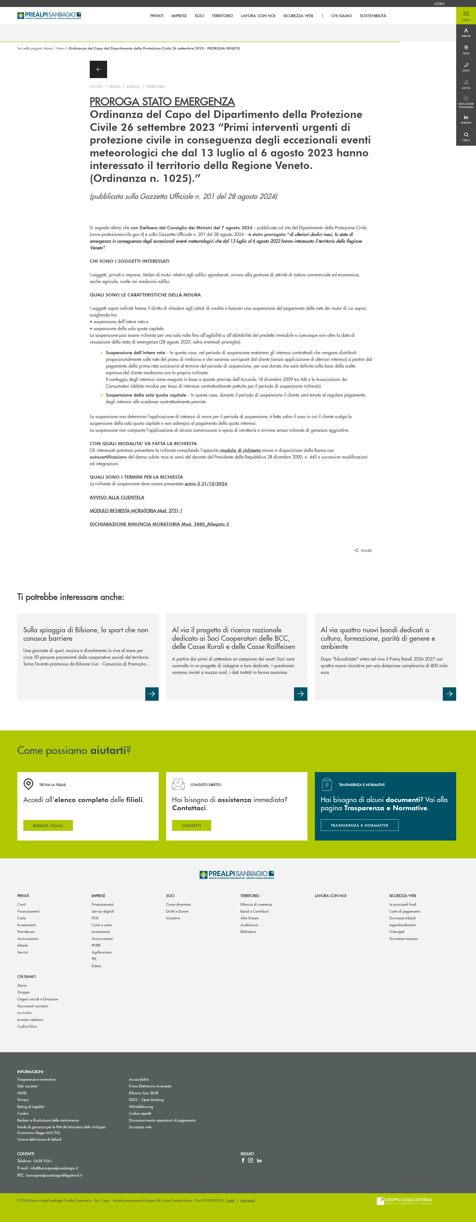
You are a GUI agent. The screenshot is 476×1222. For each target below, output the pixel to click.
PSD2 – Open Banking (165, 1099)
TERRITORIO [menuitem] (222, 15)
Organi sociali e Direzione (37, 998)
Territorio (249, 895)
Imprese (98, 895)
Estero (96, 965)
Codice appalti (140, 1113)
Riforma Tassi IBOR (143, 1092)
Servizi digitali (103, 911)
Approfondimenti (402, 924)
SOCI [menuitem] (199, 15)
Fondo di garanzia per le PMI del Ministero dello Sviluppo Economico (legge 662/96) (61, 1129)
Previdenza (25, 931)
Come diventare (178, 904)
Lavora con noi (330, 895)
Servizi (22, 952)
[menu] (268, 15)
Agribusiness (102, 952)
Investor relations (30, 1019)
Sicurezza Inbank (402, 917)
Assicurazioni (28, 938)
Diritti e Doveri (177, 911)
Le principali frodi (402, 904)
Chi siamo (26, 976)
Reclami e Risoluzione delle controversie (48, 1120)
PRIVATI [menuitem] (157, 15)
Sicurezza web (402, 895)
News (60, 48)
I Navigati (397, 931)
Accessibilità (139, 1079)
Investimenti (26, 924)
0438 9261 (42, 1160)
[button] (466, 15)
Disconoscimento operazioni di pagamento (162, 1120)
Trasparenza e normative (36, 1079)
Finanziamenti (28, 911)
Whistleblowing (159, 1106)
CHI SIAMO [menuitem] (341, 15)
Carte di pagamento (404, 911)
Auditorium (249, 924)
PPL (94, 958)
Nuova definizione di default (39, 1139)
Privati (23, 895)
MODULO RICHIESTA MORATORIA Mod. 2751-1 (136, 510)
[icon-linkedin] (259, 1160)
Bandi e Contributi (254, 911)
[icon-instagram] (250, 1160)
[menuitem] (439, 3)
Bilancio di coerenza (256, 904)
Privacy (23, 1099)
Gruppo (23, 991)
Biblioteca (248, 931)
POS (95, 917)
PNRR (96, 945)
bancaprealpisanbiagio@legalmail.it (54, 1175)
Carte (21, 917)
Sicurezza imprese (403, 938)
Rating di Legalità (30, 1106)
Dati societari (27, 1085)
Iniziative (173, 917)
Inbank (22, 945)
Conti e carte (102, 924)
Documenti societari (32, 1005)
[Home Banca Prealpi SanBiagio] (49, 15)
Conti (21, 904)
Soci (170, 895)
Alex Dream (249, 917)
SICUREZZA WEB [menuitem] (298, 15)
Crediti (230, 1200)
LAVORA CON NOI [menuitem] (258, 15)
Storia (22, 985)
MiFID (22, 1092)
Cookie (22, 1113)
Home (48, 48)
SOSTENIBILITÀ (373, 15)
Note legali (247, 1200)
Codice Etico (27, 1026)
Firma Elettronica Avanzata (150, 1085)
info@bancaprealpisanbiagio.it (54, 1167)
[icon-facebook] (243, 1160)
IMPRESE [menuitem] (179, 15)
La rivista (24, 1012)
